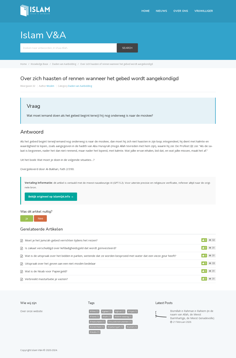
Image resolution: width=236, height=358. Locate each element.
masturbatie (98, 321)
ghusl (120, 311)
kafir (107, 316)
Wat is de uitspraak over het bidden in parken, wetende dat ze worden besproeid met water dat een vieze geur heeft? (100, 256)
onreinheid (97, 327)
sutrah (132, 327)
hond (95, 316)
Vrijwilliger (204, 11)
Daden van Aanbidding (80, 86)
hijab (133, 311)
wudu (95, 332)
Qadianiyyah (116, 327)
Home (146, 11)
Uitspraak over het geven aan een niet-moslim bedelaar (60, 263)
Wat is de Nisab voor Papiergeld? (46, 271)
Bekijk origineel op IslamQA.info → (50, 196)
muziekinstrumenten (120, 321)
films (94, 311)
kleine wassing (123, 316)
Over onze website (31, 311)
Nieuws (161, 11)
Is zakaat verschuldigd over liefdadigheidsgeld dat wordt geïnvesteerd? (70, 248)
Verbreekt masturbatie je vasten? (46, 279)
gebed (107, 311)
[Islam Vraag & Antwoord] (35, 15)
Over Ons (180, 11)
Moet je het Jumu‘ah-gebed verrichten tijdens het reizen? (61, 240)
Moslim (50, 86)
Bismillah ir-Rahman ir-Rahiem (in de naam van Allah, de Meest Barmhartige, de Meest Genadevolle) (192, 314)
